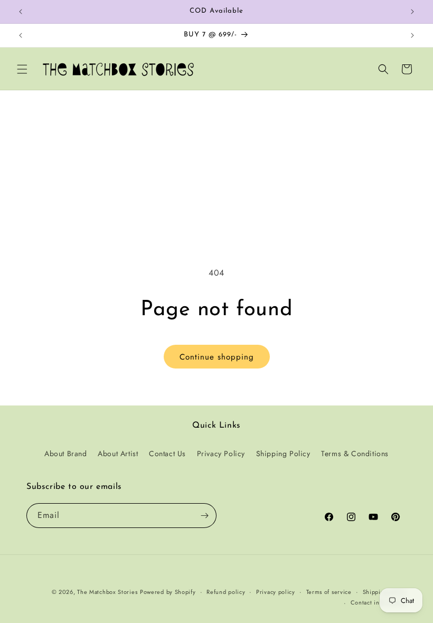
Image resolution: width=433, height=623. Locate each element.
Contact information (379, 602)
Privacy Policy (221, 453)
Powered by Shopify (168, 592)
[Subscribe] (204, 515)
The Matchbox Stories (107, 592)
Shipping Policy (283, 453)
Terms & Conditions (355, 453)
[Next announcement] (412, 11)
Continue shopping (217, 357)
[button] (22, 69)
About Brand (65, 453)
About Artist (118, 453)
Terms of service (329, 592)
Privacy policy (275, 592)
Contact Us (167, 453)
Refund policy (225, 592)
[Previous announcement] (20, 11)
